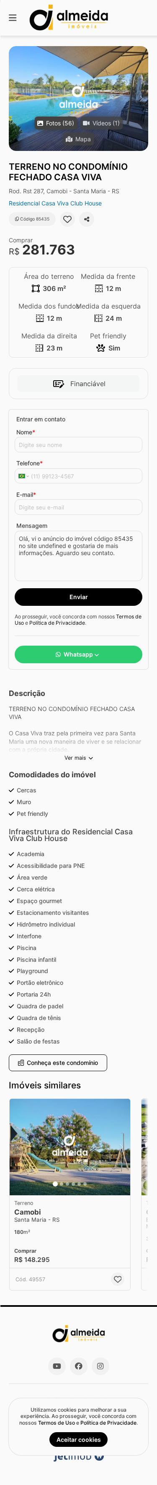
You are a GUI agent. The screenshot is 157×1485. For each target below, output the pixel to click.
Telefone (29, 463)
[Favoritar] (67, 219)
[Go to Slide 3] (67, 1184)
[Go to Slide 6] (85, 1184)
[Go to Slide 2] (61, 1184)
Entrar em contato (40, 419)
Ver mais (75, 758)
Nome (25, 432)
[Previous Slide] (16, 98)
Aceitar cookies (79, 1439)
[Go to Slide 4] (73, 1184)
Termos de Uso (56, 1423)
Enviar (78, 596)
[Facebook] (79, 1366)
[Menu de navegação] (12, 18)
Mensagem (31, 525)
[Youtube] (57, 1366)
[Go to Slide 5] (79, 1184)
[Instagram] (100, 1366)
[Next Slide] (141, 98)
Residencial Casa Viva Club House (55, 203)
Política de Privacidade (57, 623)
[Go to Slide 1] (55, 1183)
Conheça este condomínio (62, 1062)
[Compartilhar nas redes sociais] (86, 219)
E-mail (26, 494)
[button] (78, 98)
